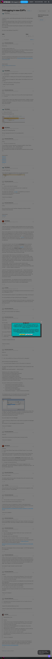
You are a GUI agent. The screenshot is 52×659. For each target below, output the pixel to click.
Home (5, 2)
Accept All (22, 334)
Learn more (28, 327)
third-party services (18, 331)
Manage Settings (29, 334)
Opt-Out (33, 332)
